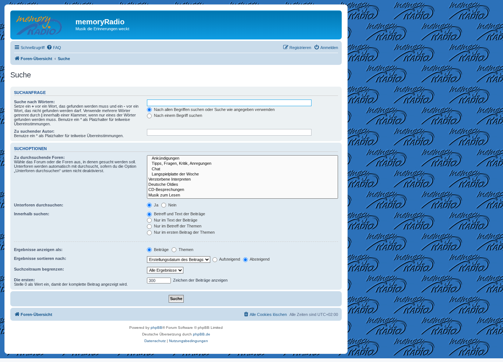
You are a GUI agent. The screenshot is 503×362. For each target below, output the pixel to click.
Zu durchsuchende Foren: (39, 157)
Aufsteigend (229, 259)
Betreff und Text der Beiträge (179, 214)
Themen (185, 249)
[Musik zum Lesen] (242, 195)
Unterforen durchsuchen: (38, 205)
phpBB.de (201, 334)
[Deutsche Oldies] (242, 184)
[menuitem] (53, 47)
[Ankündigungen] (242, 158)
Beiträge (161, 249)
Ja (155, 205)
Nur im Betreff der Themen (177, 226)
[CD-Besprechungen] (242, 189)
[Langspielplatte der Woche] (242, 174)
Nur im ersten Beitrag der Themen (184, 232)
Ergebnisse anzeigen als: (38, 249)
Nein (171, 205)
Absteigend (259, 259)
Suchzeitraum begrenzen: (39, 269)
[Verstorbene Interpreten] (242, 179)
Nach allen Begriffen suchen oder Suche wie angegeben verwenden (214, 109)
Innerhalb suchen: (31, 214)
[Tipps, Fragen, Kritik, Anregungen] (242, 163)
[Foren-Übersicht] (43, 24)
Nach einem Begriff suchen (177, 115)
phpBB (156, 328)
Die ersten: (24, 280)
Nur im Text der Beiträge (175, 220)
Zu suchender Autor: (34, 131)
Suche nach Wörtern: (34, 102)
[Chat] (242, 169)
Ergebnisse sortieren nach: (40, 258)
